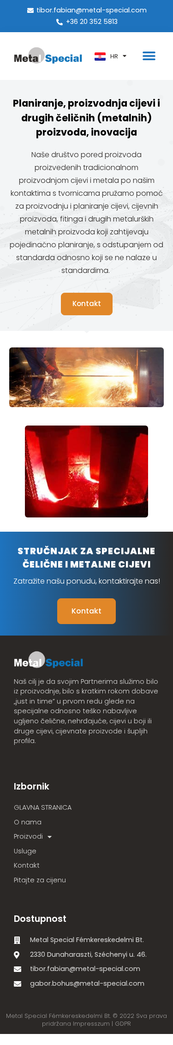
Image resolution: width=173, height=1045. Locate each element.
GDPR (123, 1024)
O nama (28, 822)
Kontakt (27, 865)
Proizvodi (28, 836)
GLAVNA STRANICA (43, 807)
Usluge (25, 851)
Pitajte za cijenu (40, 880)
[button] (148, 56)
